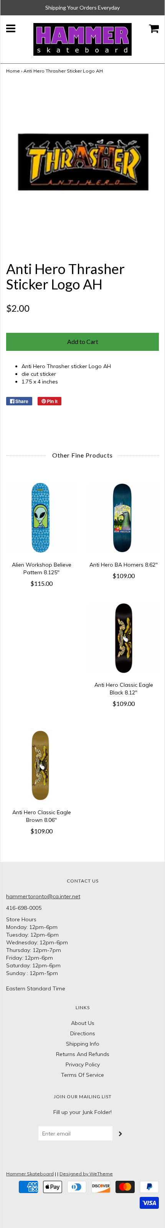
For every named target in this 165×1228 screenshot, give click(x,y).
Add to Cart (82, 341)
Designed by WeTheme (86, 1174)
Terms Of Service (82, 1074)
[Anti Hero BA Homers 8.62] (123, 518)
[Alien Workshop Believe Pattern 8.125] (41, 518)
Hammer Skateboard (30, 1174)
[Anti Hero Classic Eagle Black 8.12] (123, 638)
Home (13, 71)
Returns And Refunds (82, 1054)
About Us (82, 1023)
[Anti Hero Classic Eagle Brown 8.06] (41, 765)
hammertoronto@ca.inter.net (43, 896)
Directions (82, 1033)
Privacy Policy (83, 1064)
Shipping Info (82, 1043)
